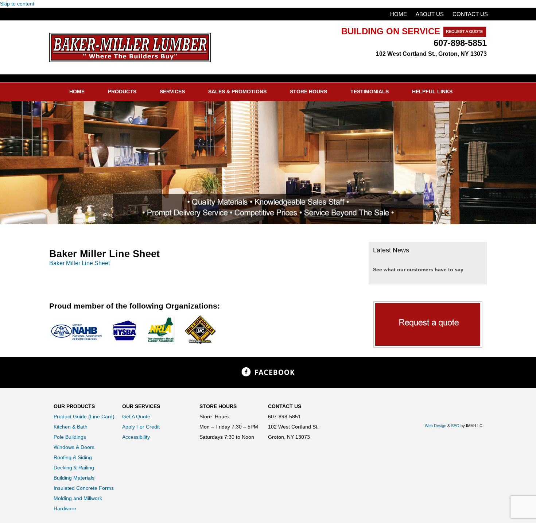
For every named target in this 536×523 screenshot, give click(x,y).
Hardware (65, 508)
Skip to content (17, 4)
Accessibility (136, 437)
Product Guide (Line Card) (84, 416)
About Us (430, 14)
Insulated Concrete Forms (84, 488)
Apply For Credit (141, 427)
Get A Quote (136, 416)
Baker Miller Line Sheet (79, 263)
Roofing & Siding (73, 457)
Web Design (435, 425)
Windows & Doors (74, 447)
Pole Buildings (70, 437)
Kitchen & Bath (71, 427)
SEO (455, 425)
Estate (130, 47)
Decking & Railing (74, 467)
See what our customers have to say (418, 269)
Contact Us (470, 14)
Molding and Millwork (78, 498)
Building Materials (74, 478)
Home (398, 14)
